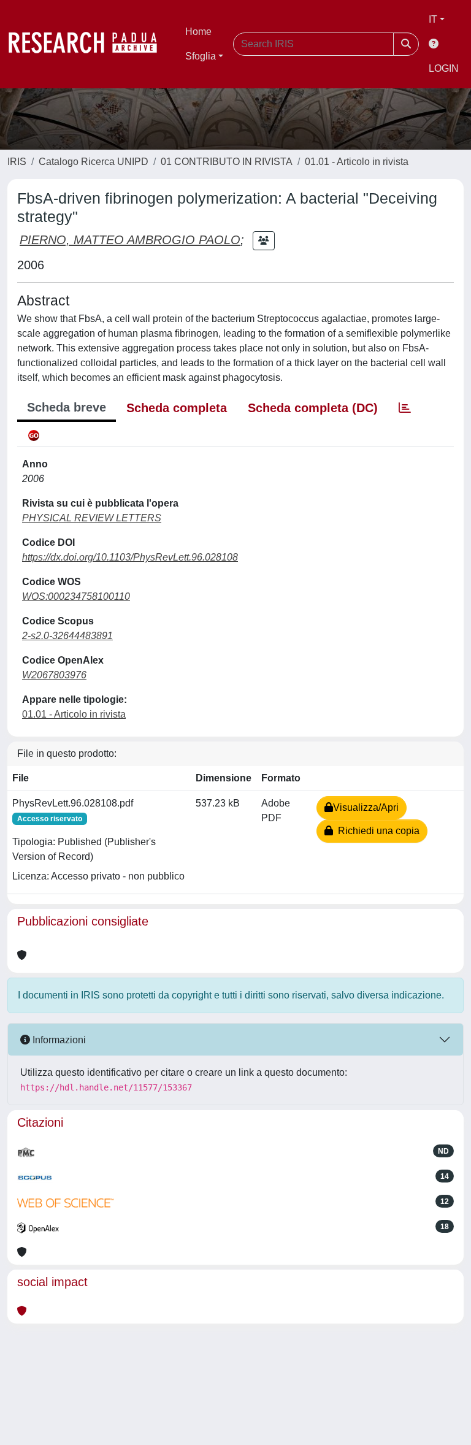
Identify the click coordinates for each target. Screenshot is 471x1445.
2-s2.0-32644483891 (67, 636)
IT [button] (433, 19)
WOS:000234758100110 (76, 596)
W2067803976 (54, 675)
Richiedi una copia (376, 831)
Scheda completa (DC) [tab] (313, 408)
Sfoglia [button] (200, 56)
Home (198, 31)
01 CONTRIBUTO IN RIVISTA (227, 161)
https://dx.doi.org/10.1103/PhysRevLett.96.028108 (130, 557)
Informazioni (58, 1040)
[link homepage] (88, 44)
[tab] (404, 408)
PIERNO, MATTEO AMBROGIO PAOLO (130, 240)
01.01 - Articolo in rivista (356, 161)
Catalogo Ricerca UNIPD (93, 161)
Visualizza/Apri (366, 807)
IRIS (16, 161)
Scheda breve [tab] (66, 407)
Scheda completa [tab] (176, 408)
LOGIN (444, 68)
